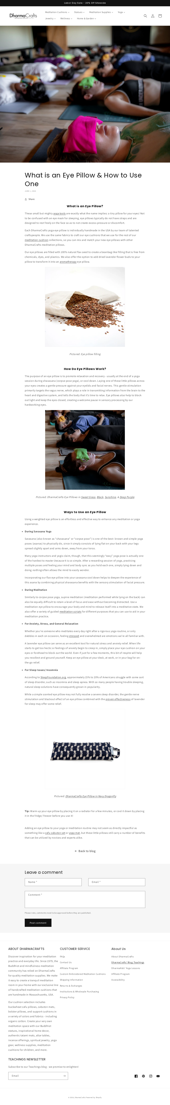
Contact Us (66, 962)
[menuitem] (57, 12)
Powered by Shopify (94, 1097)
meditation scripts (71, 611)
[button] (145, 16)
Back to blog (87, 851)
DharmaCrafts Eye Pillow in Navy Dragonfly (90, 796)
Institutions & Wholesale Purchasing (79, 991)
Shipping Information (71, 979)
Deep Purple (127, 497)
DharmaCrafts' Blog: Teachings (127, 962)
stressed (74, 636)
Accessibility (118, 979)
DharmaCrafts (80, 1097)
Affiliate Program (69, 968)
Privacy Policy (67, 997)
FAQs (62, 956)
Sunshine (110, 497)
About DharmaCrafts (122, 956)
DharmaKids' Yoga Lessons (125, 968)
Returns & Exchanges (71, 985)
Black (100, 497)
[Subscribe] (64, 1076)
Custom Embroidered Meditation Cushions (83, 973)
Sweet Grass (88, 497)
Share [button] (32, 199)
